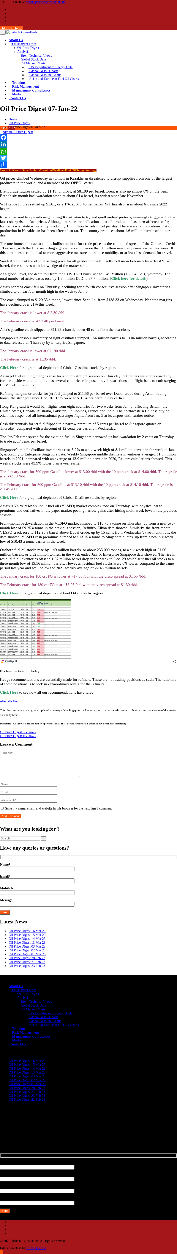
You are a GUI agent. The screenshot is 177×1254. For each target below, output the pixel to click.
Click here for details (128, 278)
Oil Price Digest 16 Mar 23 (27, 931)
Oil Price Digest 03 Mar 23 (27, 946)
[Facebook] (10, 9)
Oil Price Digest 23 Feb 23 (27, 966)
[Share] (88, 165)
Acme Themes (36, 1248)
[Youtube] (10, 17)
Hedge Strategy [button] (86, 170)
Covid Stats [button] (20, 170)
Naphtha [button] (34, 170)
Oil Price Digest (11, 28)
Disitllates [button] (58, 170)
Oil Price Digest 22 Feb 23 (27, 1099)
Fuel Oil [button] (70, 170)
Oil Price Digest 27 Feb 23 (27, 962)
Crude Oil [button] (6, 170)
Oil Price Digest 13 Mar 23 (27, 942)
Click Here (9, 367)
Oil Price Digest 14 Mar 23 (27, 938)
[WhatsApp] (88, 151)
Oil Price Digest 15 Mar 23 (27, 935)
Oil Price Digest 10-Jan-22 (18, 736)
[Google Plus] (10, 21)
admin (7, 132)
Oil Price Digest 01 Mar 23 (27, 954)
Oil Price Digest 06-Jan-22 (18, 732)
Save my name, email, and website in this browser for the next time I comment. (58, 808)
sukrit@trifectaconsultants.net (46, 2)
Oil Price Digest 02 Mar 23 (27, 950)
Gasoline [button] (46, 170)
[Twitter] (10, 13)
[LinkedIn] (88, 144)
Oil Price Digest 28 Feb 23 (27, 958)
